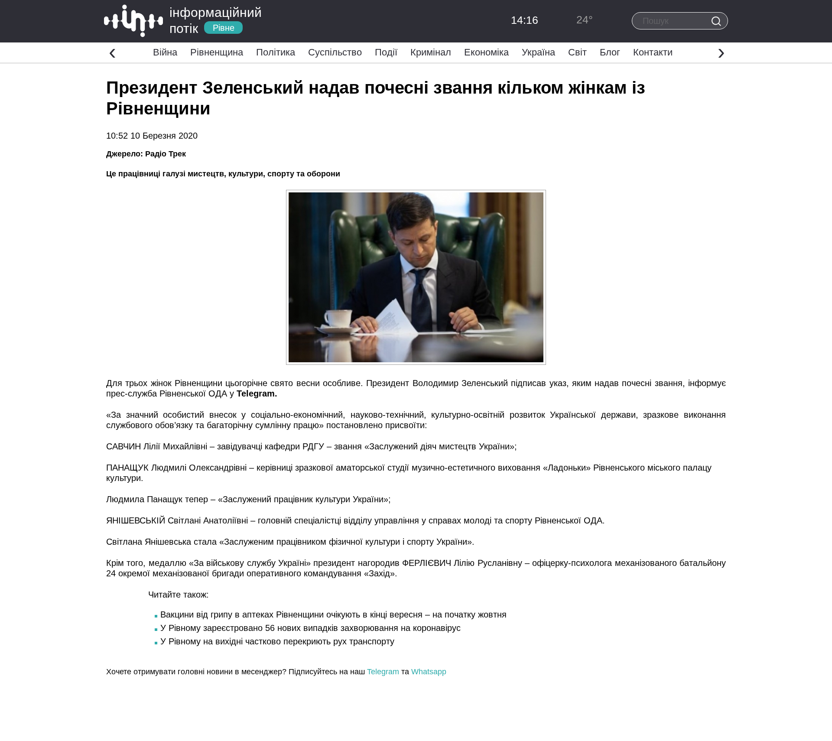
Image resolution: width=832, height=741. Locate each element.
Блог (610, 52)
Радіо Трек (165, 154)
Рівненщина (216, 52)
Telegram (383, 671)
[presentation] (112, 52)
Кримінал (430, 52)
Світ (577, 52)
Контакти (653, 52)
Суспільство (335, 52)
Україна (538, 52)
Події (386, 52)
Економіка (486, 52)
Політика (275, 52)
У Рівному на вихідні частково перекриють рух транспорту (277, 641)
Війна (165, 52)
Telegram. (257, 393)
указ (557, 383)
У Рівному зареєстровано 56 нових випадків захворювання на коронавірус (310, 628)
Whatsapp (428, 671)
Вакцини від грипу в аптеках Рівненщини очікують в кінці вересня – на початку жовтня (333, 614)
